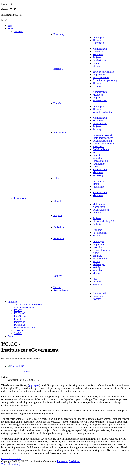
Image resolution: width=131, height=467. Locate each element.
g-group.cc (34, 385)
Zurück (26, 371)
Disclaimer (74, 461)
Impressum (62, 461)
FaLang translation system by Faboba (11, 459)
